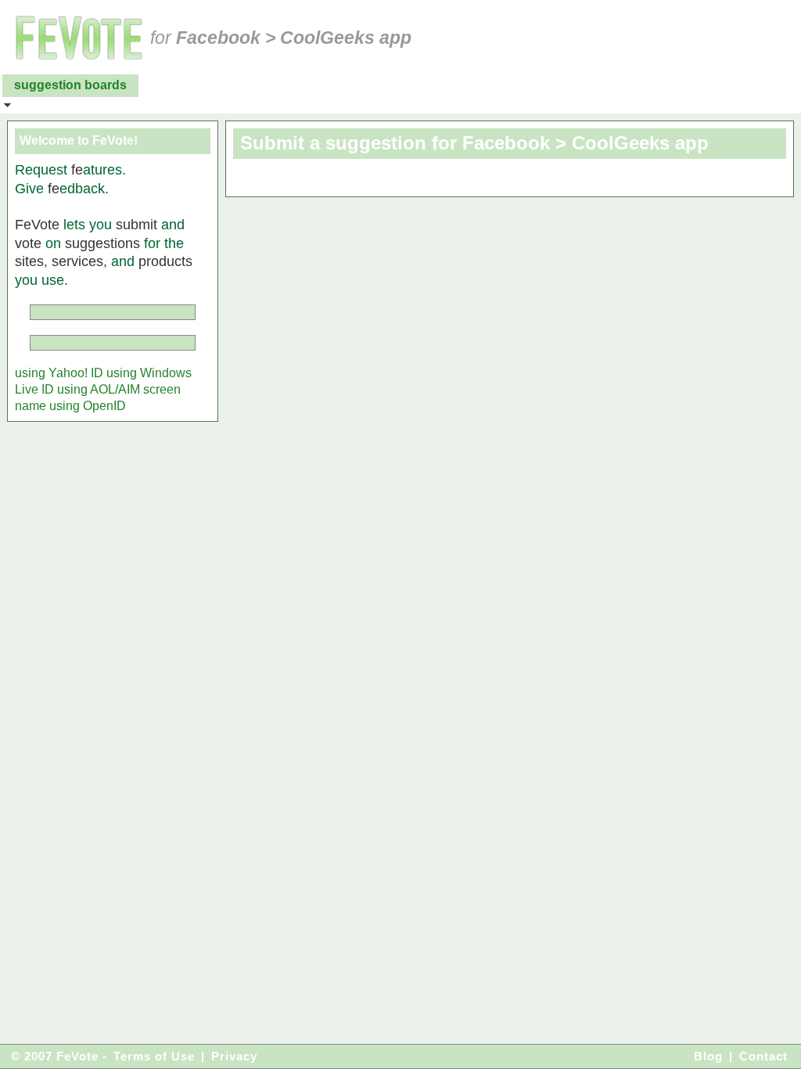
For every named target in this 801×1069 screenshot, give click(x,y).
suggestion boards (70, 85)
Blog (708, 1056)
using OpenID (87, 405)
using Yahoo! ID (59, 373)
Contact (763, 1056)
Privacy (234, 1056)
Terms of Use (154, 1056)
